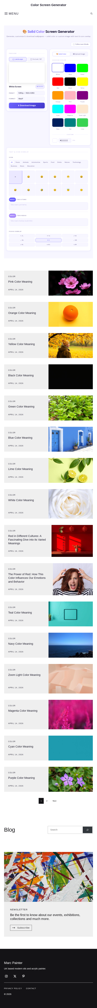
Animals (26, 162)
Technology (77, 162)
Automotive (36, 162)
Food (52, 162)
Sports (45, 162)
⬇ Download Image (27, 105)
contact (31, 988)
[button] (91, 13)
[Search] (87, 830)
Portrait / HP (37, 59)
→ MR (75, 240)
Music (22, 166)
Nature (67, 162)
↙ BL (21, 244)
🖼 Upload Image (79, 54)
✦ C (48, 240)
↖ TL (21, 236)
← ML (22, 240)
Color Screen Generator (48, 5)
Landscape (19, 59)
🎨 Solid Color (61, 54)
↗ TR (75, 236)
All (12, 162)
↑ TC (48, 236)
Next (54, 801)
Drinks (59, 162)
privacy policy (13, 988)
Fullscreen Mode (82, 44)
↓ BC (48, 244)
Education (30, 166)
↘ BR (75, 244)
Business (14, 166)
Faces (18, 162)
